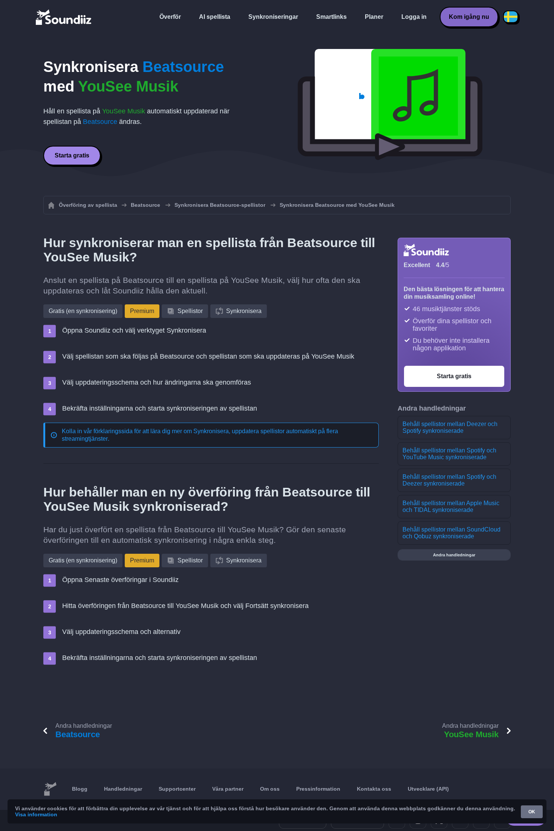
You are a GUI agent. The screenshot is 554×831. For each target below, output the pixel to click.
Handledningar (123, 789)
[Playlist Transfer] (64, 17)
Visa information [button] (36, 814)
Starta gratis (72, 155)
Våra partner (227, 789)
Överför (170, 17)
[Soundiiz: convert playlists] (50, 789)
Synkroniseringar (273, 17)
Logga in (414, 17)
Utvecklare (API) (428, 789)
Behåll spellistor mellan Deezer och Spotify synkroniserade (449, 427)
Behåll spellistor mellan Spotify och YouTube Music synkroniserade (449, 453)
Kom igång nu (469, 17)
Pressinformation (318, 789)
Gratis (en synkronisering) (83, 311)
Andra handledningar (454, 555)
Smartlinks (331, 17)
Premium (142, 311)
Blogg (79, 789)
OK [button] (531, 811)
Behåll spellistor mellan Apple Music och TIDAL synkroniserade (450, 506)
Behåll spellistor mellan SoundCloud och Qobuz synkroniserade (451, 532)
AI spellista (214, 17)
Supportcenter (177, 789)
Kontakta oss (374, 789)
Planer (374, 17)
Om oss (270, 789)
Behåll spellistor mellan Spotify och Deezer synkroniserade (449, 480)
